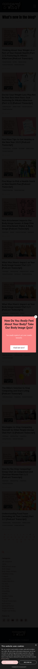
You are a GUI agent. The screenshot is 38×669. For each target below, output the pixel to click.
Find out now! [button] (19, 348)
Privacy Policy (5, 659)
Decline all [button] (28, 662)
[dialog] (19, 656)
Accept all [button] (9, 662)
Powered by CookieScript (19, 667)
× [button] (36, 645)
